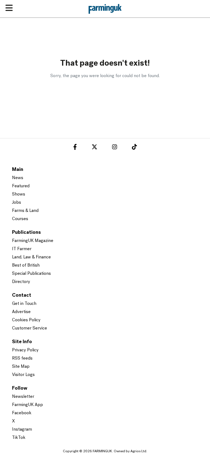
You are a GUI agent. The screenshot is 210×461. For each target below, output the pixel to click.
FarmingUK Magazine (32, 241)
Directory (21, 282)
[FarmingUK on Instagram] (114, 147)
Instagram (22, 429)
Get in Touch (24, 304)
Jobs (16, 202)
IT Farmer (21, 249)
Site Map (21, 366)
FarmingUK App (27, 405)
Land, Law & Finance (31, 257)
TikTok (18, 438)
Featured (21, 186)
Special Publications (31, 274)
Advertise (21, 312)
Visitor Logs (23, 375)
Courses (20, 219)
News (17, 178)
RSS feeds (22, 358)
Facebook (21, 413)
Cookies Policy (26, 320)
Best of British (26, 265)
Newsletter (23, 397)
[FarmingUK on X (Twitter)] (94, 147)
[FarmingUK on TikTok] (134, 147)
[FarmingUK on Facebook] (75, 147)
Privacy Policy (25, 350)
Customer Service (29, 328)
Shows (18, 194)
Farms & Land (25, 211)
